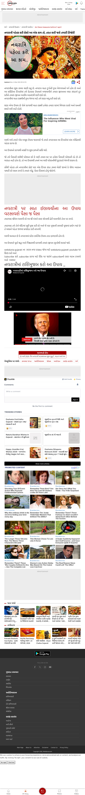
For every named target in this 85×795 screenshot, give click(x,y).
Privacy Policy (64, 747)
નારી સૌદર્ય (9, 724)
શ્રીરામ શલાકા (10, 707)
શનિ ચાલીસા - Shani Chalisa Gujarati (43, 642)
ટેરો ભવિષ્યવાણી (11, 704)
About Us (28, 747)
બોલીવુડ (32, 9)
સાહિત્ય (8, 732)
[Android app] (42, 653)
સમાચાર (8, 676)
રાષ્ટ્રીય (8, 680)
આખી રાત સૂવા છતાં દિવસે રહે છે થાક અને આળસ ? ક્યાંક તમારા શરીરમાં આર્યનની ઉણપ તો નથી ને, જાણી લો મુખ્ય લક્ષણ (59, 618)
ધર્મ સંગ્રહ (68, 9)
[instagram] (50, 667)
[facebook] (35, 667)
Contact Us (54, 747)
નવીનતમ (11, 625)
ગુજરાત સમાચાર (7, 9)
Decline (11, 762)
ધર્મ (76, 9)
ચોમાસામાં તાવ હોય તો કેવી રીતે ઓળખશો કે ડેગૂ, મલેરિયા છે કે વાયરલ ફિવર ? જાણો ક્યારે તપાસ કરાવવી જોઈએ (11, 618)
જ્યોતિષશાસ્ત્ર (44, 9)
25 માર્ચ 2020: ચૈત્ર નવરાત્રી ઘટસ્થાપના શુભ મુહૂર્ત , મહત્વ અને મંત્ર (42, 356)
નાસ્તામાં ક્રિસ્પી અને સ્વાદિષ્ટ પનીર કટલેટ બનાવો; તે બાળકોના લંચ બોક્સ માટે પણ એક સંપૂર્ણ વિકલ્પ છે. (43, 618)
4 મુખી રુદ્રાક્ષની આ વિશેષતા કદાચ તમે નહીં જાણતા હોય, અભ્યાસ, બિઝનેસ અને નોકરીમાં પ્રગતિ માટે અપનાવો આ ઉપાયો (59, 640)
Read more (27, 339)
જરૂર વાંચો (11, 603)
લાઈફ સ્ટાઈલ (57, 9)
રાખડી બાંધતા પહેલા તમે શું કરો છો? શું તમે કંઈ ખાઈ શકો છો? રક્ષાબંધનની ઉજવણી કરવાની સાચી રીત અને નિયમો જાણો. (75, 640)
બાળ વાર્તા (9, 739)
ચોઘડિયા (8, 711)
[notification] (81, 3)
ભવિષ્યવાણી (10, 696)
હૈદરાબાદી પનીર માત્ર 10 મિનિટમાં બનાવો (27, 620)
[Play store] (77, 3)
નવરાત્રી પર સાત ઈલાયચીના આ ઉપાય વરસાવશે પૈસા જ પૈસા (42, 211)
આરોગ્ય (8, 720)
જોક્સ (49, 361)
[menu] (3, 3)
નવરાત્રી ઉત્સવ (14, 27)
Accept (3, 762)
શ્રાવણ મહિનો (21, 9)
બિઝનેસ (9, 687)
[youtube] (45, 667)
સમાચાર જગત (26, 361)
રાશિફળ (8, 700)
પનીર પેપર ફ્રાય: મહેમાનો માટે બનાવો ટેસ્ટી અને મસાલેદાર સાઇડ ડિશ (75, 618)
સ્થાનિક (8, 683)
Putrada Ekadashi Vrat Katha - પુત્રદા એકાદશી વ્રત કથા (11, 640)
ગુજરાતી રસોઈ (10, 728)
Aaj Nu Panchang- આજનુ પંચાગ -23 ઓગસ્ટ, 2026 (27, 640)
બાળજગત (9, 735)
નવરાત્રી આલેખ (27, 27)
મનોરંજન (57, 361)
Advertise (37, 747)
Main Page (20, 747)
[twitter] (40, 667)
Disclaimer (45, 747)
